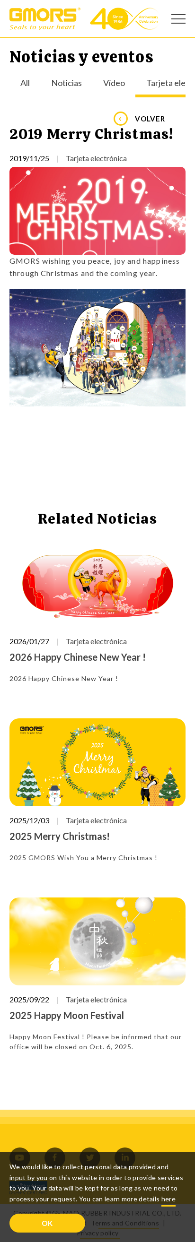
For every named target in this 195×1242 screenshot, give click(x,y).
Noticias (66, 83)
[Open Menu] (178, 19)
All (25, 83)
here (168, 1199)
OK (47, 1223)
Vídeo (114, 83)
